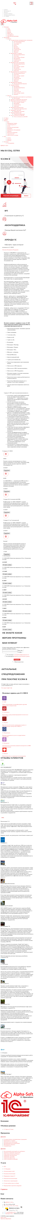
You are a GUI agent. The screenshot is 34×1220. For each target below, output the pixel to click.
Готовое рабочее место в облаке (11, 1183)
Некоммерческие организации (17, 62)
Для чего (9, 95)
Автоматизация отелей (9, 1171)
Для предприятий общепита (20, 83)
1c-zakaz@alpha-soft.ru (11, 1212)
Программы (6, 37)
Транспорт (16, 50)
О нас (8, 28)
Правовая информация (6, 1218)
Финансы (16, 52)
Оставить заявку (7, 564)
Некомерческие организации (10, 1142)
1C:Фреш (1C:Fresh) (8, 1129)
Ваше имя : (21, 650)
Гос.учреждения (17, 42)
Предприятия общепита (9, 1144)
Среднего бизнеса (15, 85)
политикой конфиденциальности (21, 654)
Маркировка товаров (12, 123)
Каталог (9, 31)
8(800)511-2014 (4, 145)
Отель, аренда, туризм (19, 66)
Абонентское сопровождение (10, 1180)
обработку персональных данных (22, 656)
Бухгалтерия (17, 98)
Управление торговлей (16, 110)
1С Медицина (7, 1169)
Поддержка (15, 249)
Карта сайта (3, 1217)
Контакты (6, 141)
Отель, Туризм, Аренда (19, 57)
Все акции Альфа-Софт (6, 688)
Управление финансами (16, 112)
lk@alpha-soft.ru (9, 1213)
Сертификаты (10, 34)
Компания (6, 27)
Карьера (9, 32)
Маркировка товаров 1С (9, 1176)
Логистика (16, 44)
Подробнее (6, 470)
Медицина (9, 128)
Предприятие (17, 58)
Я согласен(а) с (18, 654)
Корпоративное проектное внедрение (12, 1185)
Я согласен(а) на (18, 656)
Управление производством (17, 107)
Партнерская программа (12, 36)
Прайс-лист (10, 33)
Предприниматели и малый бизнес (18, 71)
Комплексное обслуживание (13, 130)
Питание (16, 46)
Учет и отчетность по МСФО (17, 115)
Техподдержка (10, 143)
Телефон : (20, 652)
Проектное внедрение (12, 132)
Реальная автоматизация (12, 127)
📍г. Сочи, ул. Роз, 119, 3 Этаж (11, 1205)
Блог (5, 136)
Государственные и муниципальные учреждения (15, 1139)
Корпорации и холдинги (16, 53)
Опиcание (4, 249)
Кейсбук (9, 140)
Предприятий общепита (16, 82)
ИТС (8, 122)
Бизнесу (6, 120)
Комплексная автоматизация (10, 1178)
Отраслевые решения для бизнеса (18, 100)
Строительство (17, 49)
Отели (8, 126)
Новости (9, 139)
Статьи (9, 137)
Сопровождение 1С (11, 124)
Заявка (26, 195)
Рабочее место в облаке (12, 135)
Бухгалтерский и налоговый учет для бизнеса (21, 97)
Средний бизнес (7, 1146)
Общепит (9, 131)
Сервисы (6, 119)
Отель (15, 45)
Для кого (9, 38)
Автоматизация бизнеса (19, 41)
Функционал (10, 249)
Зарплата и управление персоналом (19, 99)
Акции (8, 29)
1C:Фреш (6, 118)
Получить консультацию (10, 195)
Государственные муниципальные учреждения (21, 40)
